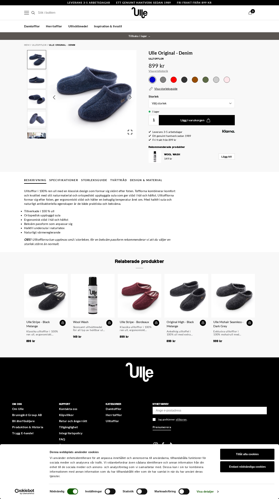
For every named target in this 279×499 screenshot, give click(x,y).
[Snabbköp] (63, 323)
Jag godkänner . (172, 419)
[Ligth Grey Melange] (216, 80)
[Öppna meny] (26, 13)
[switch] (110, 491)
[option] (152, 80)
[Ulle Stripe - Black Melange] (46, 296)
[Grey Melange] (163, 80)
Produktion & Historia (27, 427)
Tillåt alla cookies (247, 454)
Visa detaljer (205, 491)
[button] (251, 12)
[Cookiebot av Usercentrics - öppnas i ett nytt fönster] (24, 491)
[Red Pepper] (173, 80)
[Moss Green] (205, 80)
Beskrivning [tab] (35, 180)
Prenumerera (162, 427)
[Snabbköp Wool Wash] (109, 323)
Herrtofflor (54, 26)
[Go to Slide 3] (36, 99)
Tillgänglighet (68, 427)
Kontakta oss (68, 409)
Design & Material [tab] (146, 180)
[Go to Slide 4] (36, 118)
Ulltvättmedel (78, 26)
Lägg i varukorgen (192, 120)
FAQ (62, 439)
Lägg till (226, 156)
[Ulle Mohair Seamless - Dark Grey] (233, 296)
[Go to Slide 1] (36, 59)
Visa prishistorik (158, 71)
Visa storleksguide (165, 88)
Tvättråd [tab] (118, 180)
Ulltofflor (39, 44)
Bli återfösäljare (23, 421)
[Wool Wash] (92, 296)
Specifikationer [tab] (63, 180)
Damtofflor (32, 26)
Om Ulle (18, 409)
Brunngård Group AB (27, 415)
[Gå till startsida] (139, 372)
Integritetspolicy (71, 433)
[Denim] (152, 80)
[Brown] (195, 80)
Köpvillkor (66, 415)
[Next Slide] (130, 97)
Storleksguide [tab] (94, 180)
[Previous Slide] (54, 97)
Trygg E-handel (22, 433)
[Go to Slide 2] (36, 79)
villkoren (181, 419)
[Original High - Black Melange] (186, 296)
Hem (26, 44)
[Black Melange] (184, 80)
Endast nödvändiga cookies (247, 466)
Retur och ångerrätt (73, 421)
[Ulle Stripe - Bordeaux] (139, 296)
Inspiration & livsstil (108, 26)
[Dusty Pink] (227, 80)
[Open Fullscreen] (130, 132)
